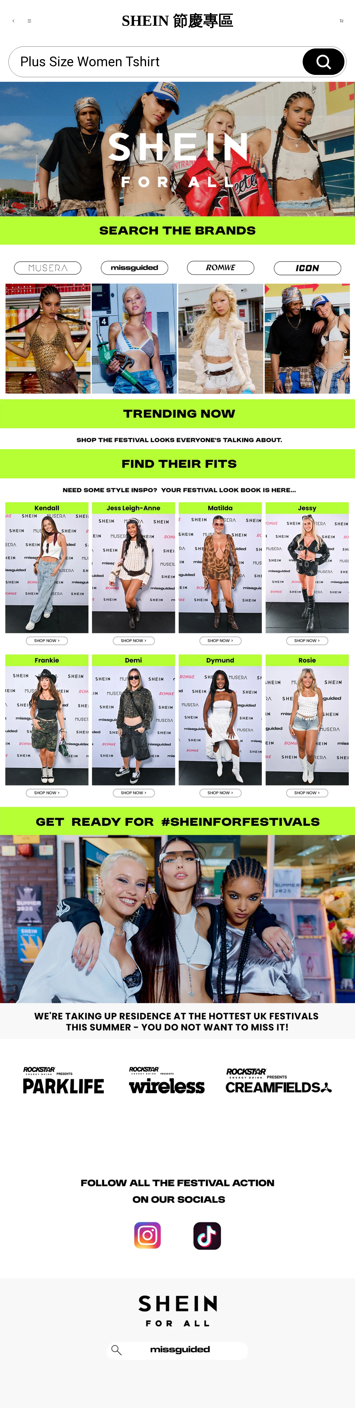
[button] (13, 21)
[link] (47, 323)
